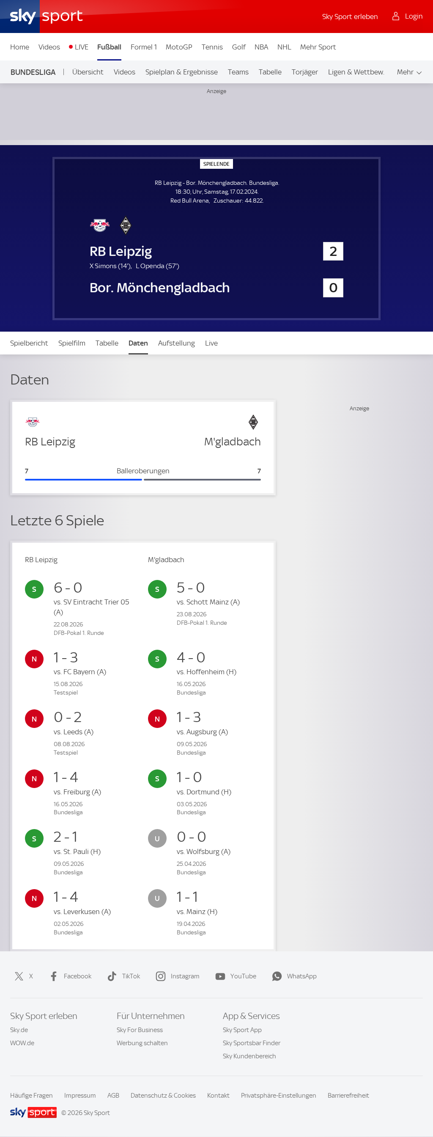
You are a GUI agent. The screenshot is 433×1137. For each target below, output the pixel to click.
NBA (261, 47)
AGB (113, 1095)
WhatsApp (302, 976)
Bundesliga (33, 72)
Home (19, 47)
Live (211, 343)
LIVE (81, 47)
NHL (284, 47)
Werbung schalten (142, 1043)
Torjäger (305, 72)
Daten (138, 343)
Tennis (212, 47)
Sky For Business (140, 1030)
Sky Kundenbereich (249, 1056)
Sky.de (19, 1030)
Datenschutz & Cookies (163, 1095)
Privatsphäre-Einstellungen (278, 1095)
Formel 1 (144, 47)
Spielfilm (71, 343)
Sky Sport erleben (350, 16)
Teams (238, 72)
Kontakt (218, 1095)
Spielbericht (29, 343)
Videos (49, 47)
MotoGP (179, 47)
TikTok (131, 976)
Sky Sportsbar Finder (251, 1043)
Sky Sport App (242, 1030)
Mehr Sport (318, 47)
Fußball (109, 47)
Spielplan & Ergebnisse (181, 72)
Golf (239, 47)
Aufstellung (176, 343)
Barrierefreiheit (348, 1095)
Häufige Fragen (31, 1095)
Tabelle (270, 72)
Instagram (185, 976)
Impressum (80, 1095)
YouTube (243, 976)
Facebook (77, 976)
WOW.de (22, 1043)
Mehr (405, 72)
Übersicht (88, 72)
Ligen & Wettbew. (356, 72)
